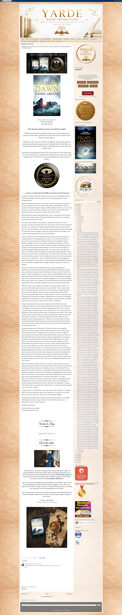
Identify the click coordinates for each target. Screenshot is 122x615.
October (79, 219)
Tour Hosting (23, 41)
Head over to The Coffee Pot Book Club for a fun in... (87, 402)
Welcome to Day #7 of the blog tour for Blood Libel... (87, 446)
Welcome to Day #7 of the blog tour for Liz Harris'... (87, 409)
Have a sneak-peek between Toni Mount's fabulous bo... (88, 237)
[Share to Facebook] (43, 558)
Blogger (68, 610)
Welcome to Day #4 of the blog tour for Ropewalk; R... (88, 277)
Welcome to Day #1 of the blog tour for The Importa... (88, 372)
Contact (48, 41)
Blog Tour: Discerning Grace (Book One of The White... (88, 382)
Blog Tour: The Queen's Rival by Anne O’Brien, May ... (88, 357)
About (27, 39)
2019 (77, 455)
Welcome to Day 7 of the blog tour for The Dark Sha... (88, 247)
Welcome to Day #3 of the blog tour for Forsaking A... (87, 249)
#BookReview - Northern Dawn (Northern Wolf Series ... (88, 234)
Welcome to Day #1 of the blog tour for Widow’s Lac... (88, 414)
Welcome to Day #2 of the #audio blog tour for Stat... (87, 439)
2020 (77, 454)
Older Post (69, 594)
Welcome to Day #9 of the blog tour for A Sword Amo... (88, 325)
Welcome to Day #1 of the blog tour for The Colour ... (87, 252)
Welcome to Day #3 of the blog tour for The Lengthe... (88, 438)
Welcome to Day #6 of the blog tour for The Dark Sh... (88, 302)
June (78, 226)
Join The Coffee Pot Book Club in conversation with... (87, 254)
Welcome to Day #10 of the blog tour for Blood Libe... (87, 426)
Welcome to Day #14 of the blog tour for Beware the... (88, 436)
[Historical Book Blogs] (82, 498)
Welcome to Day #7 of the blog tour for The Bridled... (87, 370)
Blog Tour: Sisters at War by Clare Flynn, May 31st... (87, 332)
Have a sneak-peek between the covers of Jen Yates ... (88, 274)
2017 (77, 459)
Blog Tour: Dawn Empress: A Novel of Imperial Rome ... (88, 401)
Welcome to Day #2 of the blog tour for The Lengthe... (88, 448)
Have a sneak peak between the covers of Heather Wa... (88, 246)
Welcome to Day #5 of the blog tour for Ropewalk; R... (88, 269)
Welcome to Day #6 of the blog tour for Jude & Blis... (87, 389)
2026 (77, 206)
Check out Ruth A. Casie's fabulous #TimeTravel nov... (88, 315)
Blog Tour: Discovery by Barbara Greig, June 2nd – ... (88, 290)
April (78, 229)
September (79, 221)
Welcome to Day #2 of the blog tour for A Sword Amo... (88, 406)
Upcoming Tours (93, 39)
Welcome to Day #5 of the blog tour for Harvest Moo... (88, 263)
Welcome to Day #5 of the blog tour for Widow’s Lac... (88, 377)
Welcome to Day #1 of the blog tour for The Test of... (87, 367)
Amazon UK (42, 433)
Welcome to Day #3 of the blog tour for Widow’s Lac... (88, 392)
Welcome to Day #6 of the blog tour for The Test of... (87, 307)
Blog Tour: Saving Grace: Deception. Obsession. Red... (88, 333)
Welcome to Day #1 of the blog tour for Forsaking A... (87, 355)
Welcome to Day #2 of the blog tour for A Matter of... (87, 287)
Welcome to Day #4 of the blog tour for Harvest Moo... (88, 313)
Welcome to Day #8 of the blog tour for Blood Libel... (87, 441)
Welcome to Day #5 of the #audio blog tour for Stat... (87, 289)
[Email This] (39, 558)
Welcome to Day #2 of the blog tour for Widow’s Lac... (88, 404)
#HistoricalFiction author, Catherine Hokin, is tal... (87, 347)
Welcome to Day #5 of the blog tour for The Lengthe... (88, 427)
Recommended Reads (33, 41)
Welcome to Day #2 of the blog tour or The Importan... (88, 312)
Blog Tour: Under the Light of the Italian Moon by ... (87, 360)
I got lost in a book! (29, 563)
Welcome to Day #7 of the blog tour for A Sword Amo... (88, 354)
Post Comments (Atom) (31, 600)
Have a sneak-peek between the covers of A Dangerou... (88, 419)
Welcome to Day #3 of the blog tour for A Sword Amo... (88, 394)
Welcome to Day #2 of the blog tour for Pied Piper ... (87, 256)
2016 (77, 460)
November (79, 217)
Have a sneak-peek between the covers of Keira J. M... (88, 399)
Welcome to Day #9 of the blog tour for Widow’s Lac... (88, 323)
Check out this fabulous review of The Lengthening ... (88, 417)
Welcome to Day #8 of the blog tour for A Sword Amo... (88, 340)
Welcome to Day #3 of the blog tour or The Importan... (88, 261)
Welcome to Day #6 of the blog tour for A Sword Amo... (88, 364)
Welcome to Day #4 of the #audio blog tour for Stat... (87, 342)
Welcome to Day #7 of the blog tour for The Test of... (87, 298)
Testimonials (42, 41)
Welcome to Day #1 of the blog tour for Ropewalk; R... (88, 303)
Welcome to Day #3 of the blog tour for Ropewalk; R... (88, 284)
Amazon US (51, 433)
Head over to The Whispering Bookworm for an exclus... (88, 422)
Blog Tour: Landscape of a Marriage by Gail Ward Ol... (88, 292)
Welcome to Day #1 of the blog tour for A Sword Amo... (88, 416)
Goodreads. (53, 502)
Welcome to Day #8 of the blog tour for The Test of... (87, 285)
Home (22, 39)
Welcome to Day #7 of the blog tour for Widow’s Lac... (88, 349)
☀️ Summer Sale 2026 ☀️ (45, 39)
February (79, 450)
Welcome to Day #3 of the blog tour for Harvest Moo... (88, 374)
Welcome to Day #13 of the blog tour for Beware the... (88, 443)
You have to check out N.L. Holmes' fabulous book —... (88, 375)
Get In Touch (87, 93)
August (79, 222)
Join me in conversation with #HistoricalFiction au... (87, 362)
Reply (26, 567)
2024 (77, 209)
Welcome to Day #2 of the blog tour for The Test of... (87, 352)
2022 (77, 213)
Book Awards (85, 39)
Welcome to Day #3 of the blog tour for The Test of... (87, 344)
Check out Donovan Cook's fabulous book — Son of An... (88, 335)
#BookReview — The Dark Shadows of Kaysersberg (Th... (88, 282)
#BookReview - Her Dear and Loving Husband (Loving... (88, 391)
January (79, 451)
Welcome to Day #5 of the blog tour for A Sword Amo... (88, 379)
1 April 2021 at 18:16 (37, 563)
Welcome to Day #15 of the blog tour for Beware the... (88, 429)
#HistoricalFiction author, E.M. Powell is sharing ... (87, 264)
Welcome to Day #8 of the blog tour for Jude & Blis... (87, 280)
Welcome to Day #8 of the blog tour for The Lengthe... (88, 397)
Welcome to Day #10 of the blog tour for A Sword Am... (88, 318)
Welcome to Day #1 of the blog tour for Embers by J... (88, 328)
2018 (77, 457)
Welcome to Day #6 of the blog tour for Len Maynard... (88, 369)
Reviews (79, 39)
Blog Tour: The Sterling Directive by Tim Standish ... (87, 359)
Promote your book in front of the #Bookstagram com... (88, 412)
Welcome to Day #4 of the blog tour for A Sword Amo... (88, 386)
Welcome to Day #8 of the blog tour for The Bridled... (87, 310)
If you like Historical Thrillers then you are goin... (86, 424)
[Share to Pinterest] (44, 558)
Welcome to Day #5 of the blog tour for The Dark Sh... (88, 350)
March (78, 231)
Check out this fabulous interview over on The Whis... (87, 431)
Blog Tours (73, 39)
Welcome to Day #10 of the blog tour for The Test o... (88, 270)
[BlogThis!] (40, 558)
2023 (77, 211)
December (79, 216)
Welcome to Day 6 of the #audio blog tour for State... (87, 241)
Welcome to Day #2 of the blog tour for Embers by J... (88, 272)
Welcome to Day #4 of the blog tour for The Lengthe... (88, 434)
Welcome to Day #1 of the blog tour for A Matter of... (87, 337)
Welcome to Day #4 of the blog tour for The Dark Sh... (88, 407)
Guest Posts (66, 39)
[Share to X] (42, 558)
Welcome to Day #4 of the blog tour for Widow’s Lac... (88, 384)
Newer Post (24, 594)
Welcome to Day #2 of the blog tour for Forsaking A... (87, 300)
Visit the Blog (81, 82)
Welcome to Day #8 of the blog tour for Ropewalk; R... (88, 232)
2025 (77, 208)
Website (39, 502)
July (78, 224)
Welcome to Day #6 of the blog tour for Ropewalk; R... (88, 251)
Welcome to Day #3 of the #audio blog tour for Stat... (87, 396)
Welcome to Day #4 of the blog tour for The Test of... (87, 327)
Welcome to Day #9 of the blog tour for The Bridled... (87, 259)
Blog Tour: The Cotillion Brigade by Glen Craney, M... (87, 411)
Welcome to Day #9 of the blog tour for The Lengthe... (88, 387)
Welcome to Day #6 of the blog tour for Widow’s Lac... (88, 365)
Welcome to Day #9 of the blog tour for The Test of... (87, 279)
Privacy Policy (59, 41)
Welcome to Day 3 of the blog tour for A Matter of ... (87, 239)
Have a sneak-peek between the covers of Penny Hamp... (88, 345)
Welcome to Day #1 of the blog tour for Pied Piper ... (87, 305)
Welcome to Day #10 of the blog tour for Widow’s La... (88, 317)
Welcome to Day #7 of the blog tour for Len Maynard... (88, 308)
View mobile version (46, 596)
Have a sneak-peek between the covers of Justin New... (88, 236)
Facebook (46, 502)
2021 (77, 214)
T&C (53, 41)
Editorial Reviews (83, 85)
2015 (77, 462)
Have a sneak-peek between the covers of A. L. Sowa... (88, 275)
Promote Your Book (34, 39)
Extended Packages (57, 39)
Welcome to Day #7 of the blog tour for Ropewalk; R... (88, 242)
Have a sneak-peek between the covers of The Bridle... (88, 421)
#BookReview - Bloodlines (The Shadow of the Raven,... (88, 322)
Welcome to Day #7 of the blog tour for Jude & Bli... (87, 330)
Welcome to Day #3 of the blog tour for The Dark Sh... (88, 444)
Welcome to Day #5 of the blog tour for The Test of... (87, 320)
